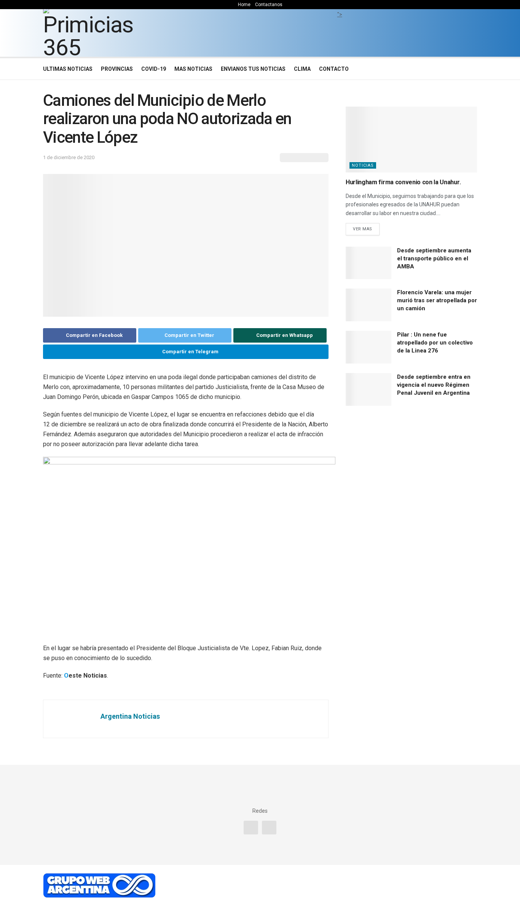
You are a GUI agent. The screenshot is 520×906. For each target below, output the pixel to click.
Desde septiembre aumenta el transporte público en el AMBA (434, 258)
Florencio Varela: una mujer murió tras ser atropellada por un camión (437, 300)
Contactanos (268, 4)
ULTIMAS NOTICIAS (68, 69)
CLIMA (302, 69)
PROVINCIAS (117, 69)
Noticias (363, 165)
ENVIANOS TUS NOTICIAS (253, 69)
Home (244, 4)
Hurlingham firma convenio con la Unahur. (403, 182)
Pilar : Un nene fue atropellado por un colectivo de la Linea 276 (435, 342)
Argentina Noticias (130, 716)
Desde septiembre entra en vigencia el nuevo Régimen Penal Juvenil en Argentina (434, 384)
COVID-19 (153, 69)
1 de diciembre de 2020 (68, 157)
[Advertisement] (339, 36)
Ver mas (362, 228)
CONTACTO (334, 69)
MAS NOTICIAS (193, 69)
